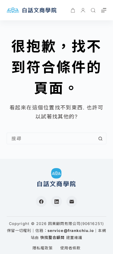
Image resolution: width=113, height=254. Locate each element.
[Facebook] (41, 201)
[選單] (103, 10)
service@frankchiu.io (71, 230)
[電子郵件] (71, 201)
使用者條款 (70, 248)
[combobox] (51, 138)
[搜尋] (93, 10)
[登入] (83, 10)
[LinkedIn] (56, 201)
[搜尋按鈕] (100, 138)
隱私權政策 (42, 248)
